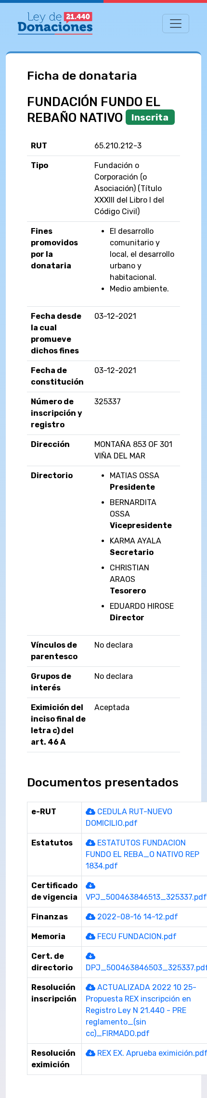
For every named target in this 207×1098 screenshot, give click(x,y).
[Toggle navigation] (175, 23)
